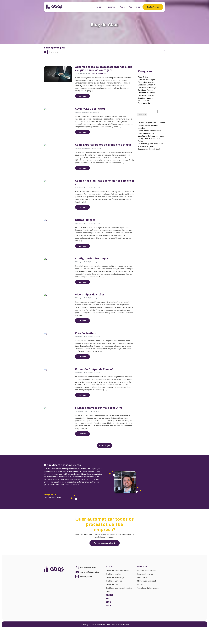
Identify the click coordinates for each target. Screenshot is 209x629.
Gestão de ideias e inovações (117, 570)
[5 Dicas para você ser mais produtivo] (45, 408)
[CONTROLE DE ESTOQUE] (45, 109)
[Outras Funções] (45, 220)
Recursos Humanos (145, 574)
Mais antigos (104, 445)
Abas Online (143, 77)
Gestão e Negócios (99, 73)
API (107, 598)
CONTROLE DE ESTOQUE (90, 108)
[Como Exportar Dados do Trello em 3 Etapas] (45, 145)
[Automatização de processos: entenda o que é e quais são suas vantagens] (58, 74)
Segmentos (110, 7)
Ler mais (82, 96)
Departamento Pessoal (146, 570)
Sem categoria (144, 103)
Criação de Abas (85, 333)
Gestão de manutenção (115, 577)
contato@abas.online (89, 572)
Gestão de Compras (114, 581)
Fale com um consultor (104, 543)
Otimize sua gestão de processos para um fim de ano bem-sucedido (151, 125)
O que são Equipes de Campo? (94, 369)
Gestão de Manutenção (147, 87)
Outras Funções (85, 220)
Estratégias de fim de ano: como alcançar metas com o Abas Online (151, 138)
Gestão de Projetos (146, 95)
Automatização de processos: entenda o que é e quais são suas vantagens (103, 68)
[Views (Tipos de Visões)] (45, 295)
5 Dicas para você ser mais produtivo (99, 407)
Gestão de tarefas (113, 574)
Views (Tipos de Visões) (90, 294)
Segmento (142, 567)
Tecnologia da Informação (148, 588)
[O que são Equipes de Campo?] (45, 370)
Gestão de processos (146, 92)
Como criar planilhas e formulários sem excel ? (104, 182)
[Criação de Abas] (45, 334)
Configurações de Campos (92, 258)
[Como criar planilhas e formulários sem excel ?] (45, 181)
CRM (108, 591)
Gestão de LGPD (112, 584)
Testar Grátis (153, 7)
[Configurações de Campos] (45, 259)
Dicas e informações (146, 82)
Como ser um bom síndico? (149, 149)
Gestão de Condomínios (147, 85)
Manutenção (142, 577)
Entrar (138, 7)
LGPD (108, 606)
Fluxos (98, 7)
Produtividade (143, 100)
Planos (122, 7)
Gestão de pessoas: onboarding (119, 588)
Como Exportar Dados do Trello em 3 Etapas (103, 144)
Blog (130, 7)
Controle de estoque (146, 79)
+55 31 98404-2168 (88, 567)
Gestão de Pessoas (145, 90)
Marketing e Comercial (146, 581)
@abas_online (86, 576)
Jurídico (140, 584)
